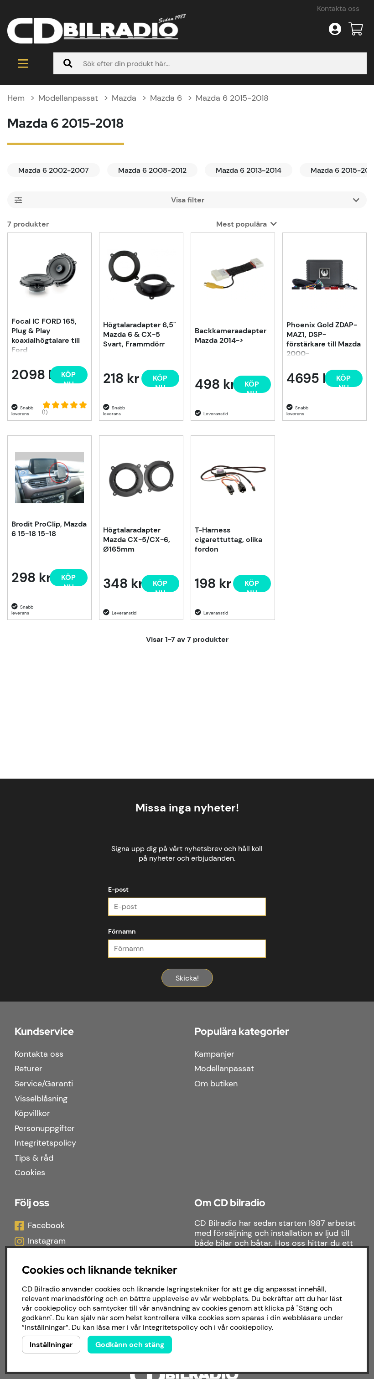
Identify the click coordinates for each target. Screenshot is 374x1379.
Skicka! (187, 978)
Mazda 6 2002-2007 (53, 170)
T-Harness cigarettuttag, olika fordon (228, 539)
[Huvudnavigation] (23, 63)
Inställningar (51, 1344)
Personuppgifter (45, 1128)
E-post (118, 889)
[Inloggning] (335, 29)
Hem (16, 98)
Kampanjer (214, 1054)
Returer (28, 1069)
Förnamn (122, 931)
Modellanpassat (68, 98)
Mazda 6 (166, 98)
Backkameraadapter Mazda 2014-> (230, 335)
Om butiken (216, 1084)
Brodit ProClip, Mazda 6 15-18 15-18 (49, 528)
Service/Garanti (44, 1084)
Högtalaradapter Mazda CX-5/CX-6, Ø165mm (136, 539)
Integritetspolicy (45, 1143)
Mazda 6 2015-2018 (232, 98)
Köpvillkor (32, 1113)
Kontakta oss (338, 8)
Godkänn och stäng (129, 1344)
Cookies (30, 1172)
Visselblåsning (41, 1099)
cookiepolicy (251, 1327)
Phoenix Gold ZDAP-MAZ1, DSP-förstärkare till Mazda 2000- (323, 338)
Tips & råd (34, 1158)
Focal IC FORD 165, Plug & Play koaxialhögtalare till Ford (45, 334)
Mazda (124, 98)
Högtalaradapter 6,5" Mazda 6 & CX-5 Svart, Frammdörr (139, 334)
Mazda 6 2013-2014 (248, 170)
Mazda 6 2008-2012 (152, 170)
